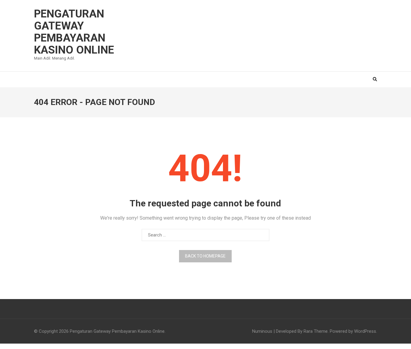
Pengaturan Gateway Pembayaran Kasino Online (74, 32)
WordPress (365, 331)
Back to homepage (205, 256)
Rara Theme (316, 331)
